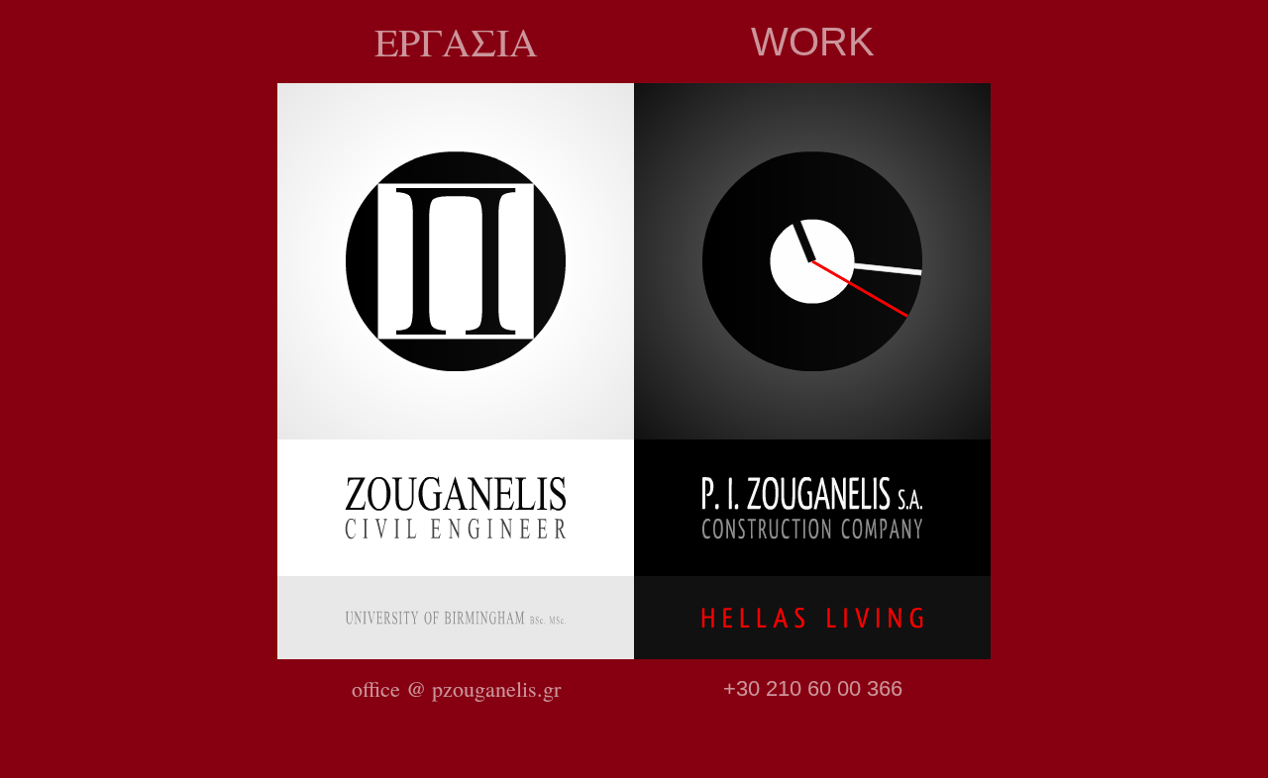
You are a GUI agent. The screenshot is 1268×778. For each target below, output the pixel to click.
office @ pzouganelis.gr (456, 688)
